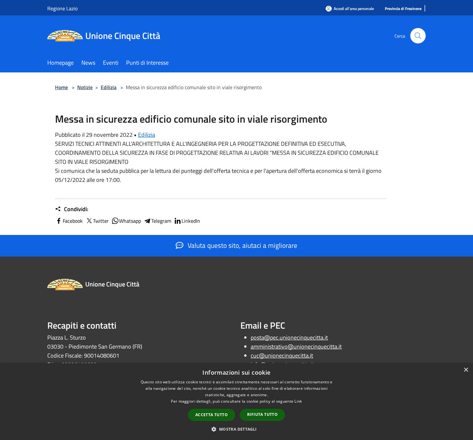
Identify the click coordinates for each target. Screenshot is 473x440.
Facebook (73, 221)
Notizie (85, 87)
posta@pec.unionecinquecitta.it (289, 337)
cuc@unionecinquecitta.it (282, 355)
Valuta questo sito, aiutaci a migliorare (241, 245)
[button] (236, 429)
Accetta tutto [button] (211, 414)
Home (61, 87)
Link (298, 401)
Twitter (101, 221)
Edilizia (108, 87)
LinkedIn (190, 221)
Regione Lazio (62, 8)
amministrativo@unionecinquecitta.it (296, 346)
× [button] (465, 370)
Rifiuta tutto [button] (262, 414)
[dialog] (236, 401)
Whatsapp (130, 221)
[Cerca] (418, 35)
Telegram (161, 221)
